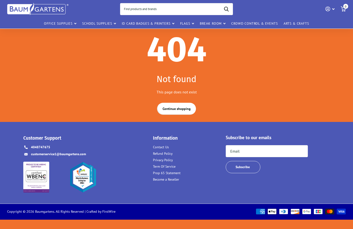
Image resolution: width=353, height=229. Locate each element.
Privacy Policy (163, 160)
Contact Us (161, 147)
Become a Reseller (166, 179)
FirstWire (108, 211)
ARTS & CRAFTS (296, 23)
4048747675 (40, 147)
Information (165, 138)
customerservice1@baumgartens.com (58, 154)
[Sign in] (330, 9)
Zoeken (226, 9)
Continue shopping (177, 109)
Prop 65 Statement (167, 173)
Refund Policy (163, 153)
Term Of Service (164, 166)
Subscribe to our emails (248, 137)
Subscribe (243, 167)
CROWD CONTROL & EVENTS (254, 23)
